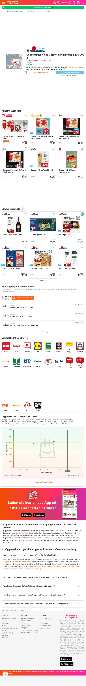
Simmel (15, 11)
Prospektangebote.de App (10, 628)
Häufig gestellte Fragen (9, 618)
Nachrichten (5, 637)
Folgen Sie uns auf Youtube (29, 630)
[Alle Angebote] (22, 209)
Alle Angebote (6, 623)
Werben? (4, 621)
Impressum (5, 635)
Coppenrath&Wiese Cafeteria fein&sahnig (18, 562)
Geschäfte (8, 11)
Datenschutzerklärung (77, 671)
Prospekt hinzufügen (8, 633)
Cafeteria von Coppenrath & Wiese (40, 566)
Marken (4, 625)
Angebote (22, 11)
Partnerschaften (45, 628)
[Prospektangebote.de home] (13, 3)
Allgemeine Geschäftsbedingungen (59, 671)
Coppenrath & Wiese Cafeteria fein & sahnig (25, 569)
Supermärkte (56, 564)
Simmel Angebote (11, 209)
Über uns (4, 630)
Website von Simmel (23, 533)
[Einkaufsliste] (78, 2)
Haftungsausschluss (41, 671)
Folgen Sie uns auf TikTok (29, 632)
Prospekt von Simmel (74, 67)
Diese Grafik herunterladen (44, 482)
